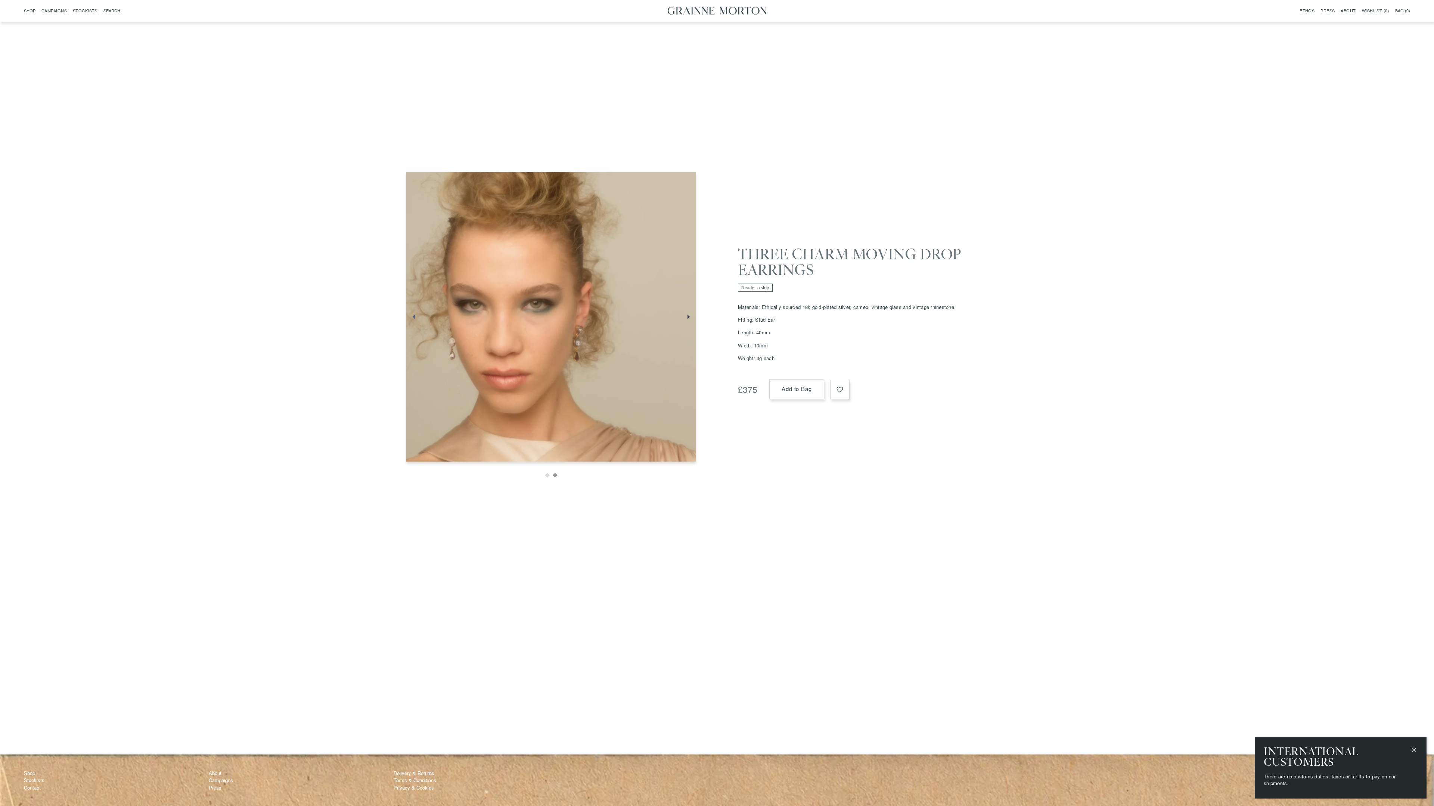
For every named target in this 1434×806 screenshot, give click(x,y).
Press (1327, 11)
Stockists (85, 11)
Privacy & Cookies (414, 787)
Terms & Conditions (415, 780)
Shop (29, 773)
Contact (32, 787)
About (1348, 11)
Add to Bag (797, 389)
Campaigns (54, 11)
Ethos (1307, 11)
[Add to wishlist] (840, 389)
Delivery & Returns (414, 773)
